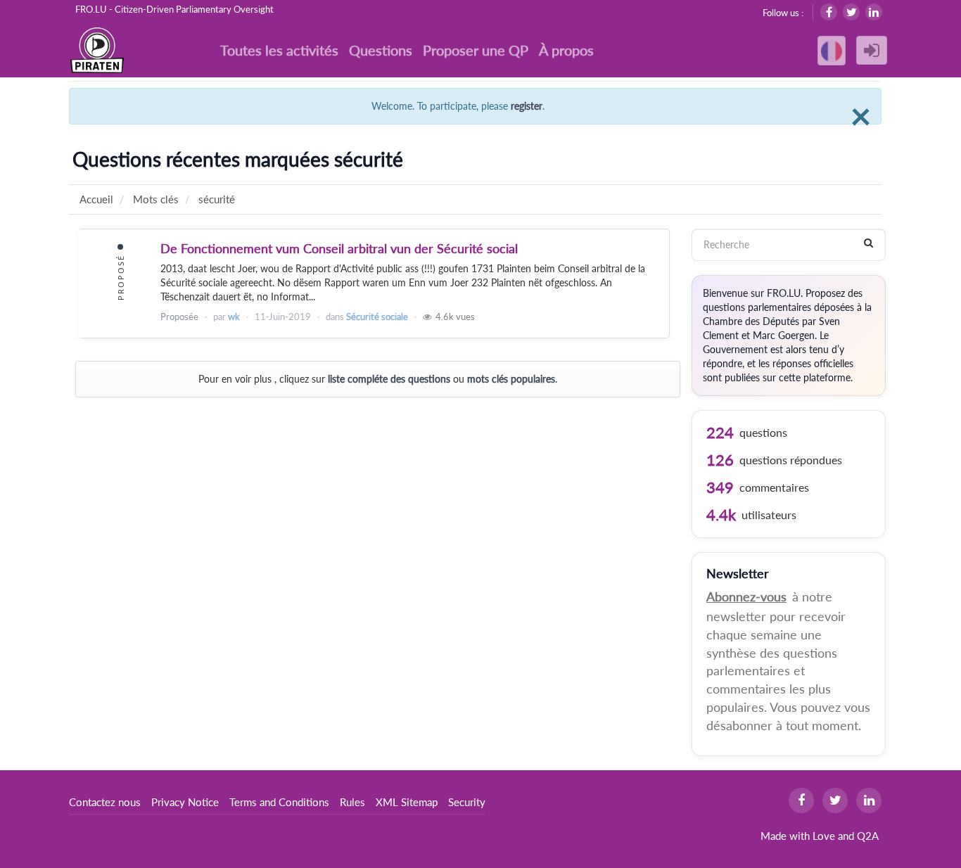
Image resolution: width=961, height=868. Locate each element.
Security (466, 802)
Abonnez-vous (746, 596)
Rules (352, 802)
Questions (380, 50)
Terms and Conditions (279, 802)
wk (234, 316)
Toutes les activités (279, 50)
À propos (566, 50)
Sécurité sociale (377, 316)
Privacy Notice (185, 802)
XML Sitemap (407, 802)
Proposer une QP (475, 50)
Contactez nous (105, 802)
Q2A (868, 835)
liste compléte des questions (389, 379)
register (526, 106)
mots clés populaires (511, 379)
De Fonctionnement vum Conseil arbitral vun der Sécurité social (339, 248)
